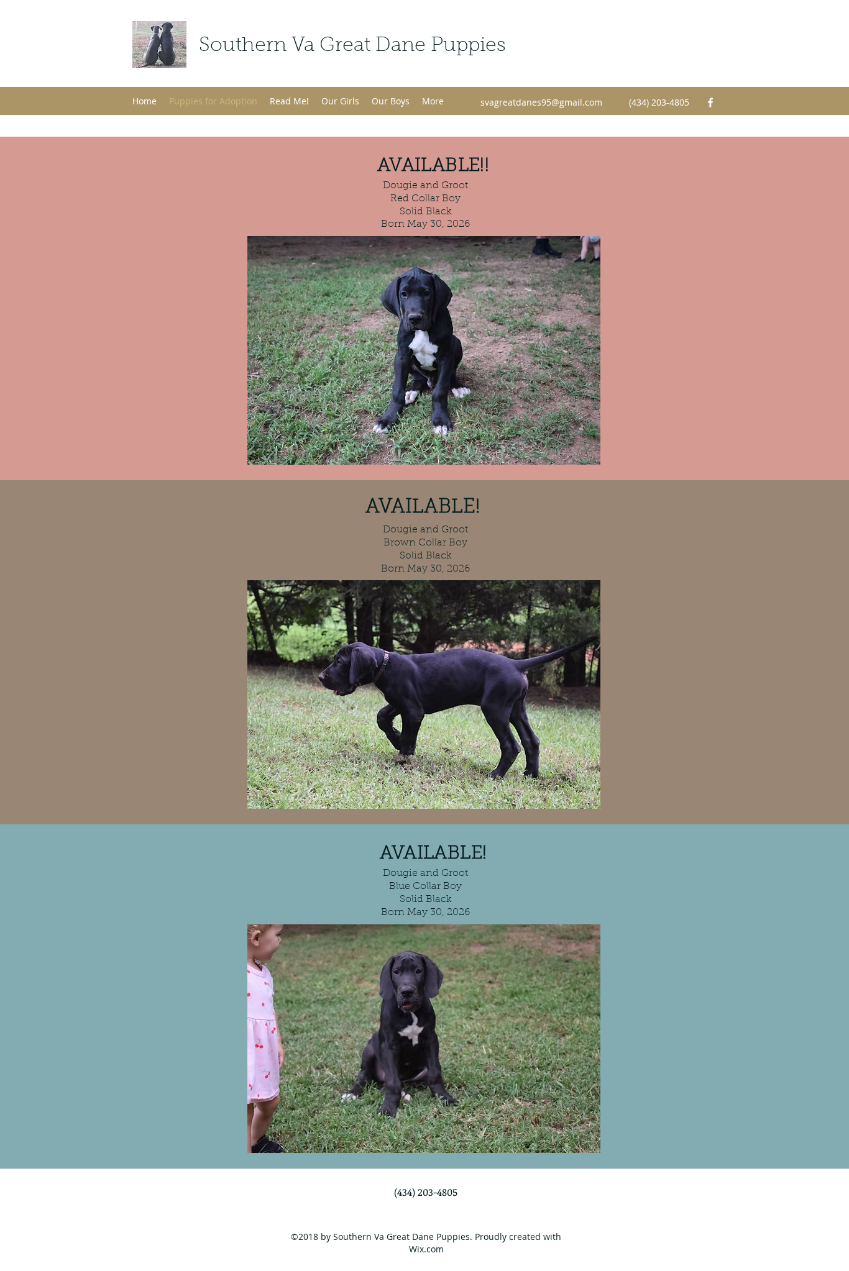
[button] (423, 350)
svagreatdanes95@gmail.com (541, 102)
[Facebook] (710, 102)
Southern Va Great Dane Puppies (352, 46)
